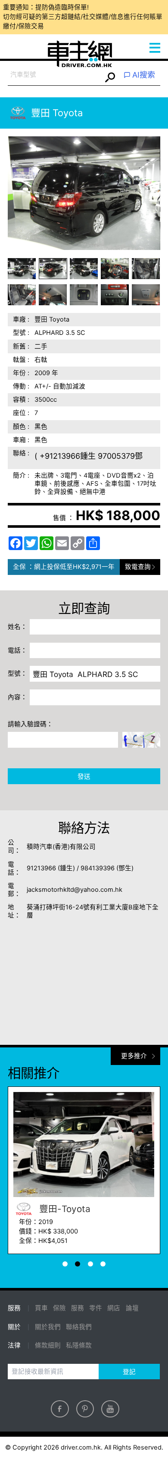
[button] (22, 268)
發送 (84, 776)
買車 (41, 1308)
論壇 (132, 1308)
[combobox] (54, 75)
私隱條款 (79, 1345)
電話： (17, 650)
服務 (77, 1308)
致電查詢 (138, 567)
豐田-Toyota (63, 1208)
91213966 (41, 868)
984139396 (98, 868)
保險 (59, 1308)
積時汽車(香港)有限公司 (61, 847)
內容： (17, 697)
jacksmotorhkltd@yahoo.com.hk (74, 889)
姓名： (17, 627)
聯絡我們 (79, 1327)
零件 (95, 1308)
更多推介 (134, 1056)
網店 (113, 1308)
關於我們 (48, 1327)
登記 (129, 1372)
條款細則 (48, 1345)
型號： (17, 673)
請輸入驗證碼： (30, 724)
